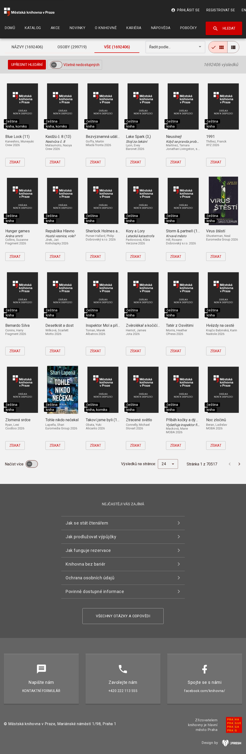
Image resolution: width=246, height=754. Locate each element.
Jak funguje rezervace (88, 550)
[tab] (27, 47)
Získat (15, 162)
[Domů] (29, 12)
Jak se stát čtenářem (87, 522)
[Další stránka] (239, 464)
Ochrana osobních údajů (90, 577)
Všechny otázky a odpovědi (123, 616)
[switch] (56, 65)
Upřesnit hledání (27, 64)
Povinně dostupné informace (95, 591)
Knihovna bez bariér (85, 564)
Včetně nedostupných (81, 64)
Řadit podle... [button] (160, 47)
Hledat (224, 28)
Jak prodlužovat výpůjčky (91, 536)
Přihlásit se (185, 10)
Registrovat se (220, 10)
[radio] (218, 47)
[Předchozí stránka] (229, 464)
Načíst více (15, 464)
